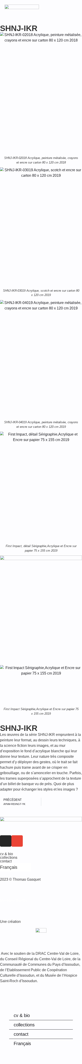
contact (6, 861)
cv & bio (6, 854)
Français (22, 1043)
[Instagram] (5, 841)
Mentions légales (14, 900)
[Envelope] (17, 841)
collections (8, 857)
